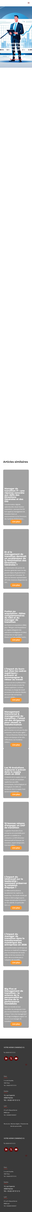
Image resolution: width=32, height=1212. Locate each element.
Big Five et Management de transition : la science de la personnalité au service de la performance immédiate (13, 996)
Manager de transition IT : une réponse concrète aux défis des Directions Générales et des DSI (14, 495)
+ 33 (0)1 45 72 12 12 (11, 1085)
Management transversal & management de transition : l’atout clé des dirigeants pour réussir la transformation (14, 718)
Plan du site (7, 1124)
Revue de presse (16, 59)
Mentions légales (15, 1124)
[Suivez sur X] (11, 1058)
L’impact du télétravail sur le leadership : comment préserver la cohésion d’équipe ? (15, 882)
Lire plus (16, 521)
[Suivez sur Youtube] (16, 1058)
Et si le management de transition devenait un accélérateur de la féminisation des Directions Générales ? (15, 558)
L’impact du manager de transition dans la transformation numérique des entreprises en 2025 (15, 939)
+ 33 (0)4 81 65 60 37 (11, 1115)
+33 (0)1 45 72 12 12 (9, 1052)
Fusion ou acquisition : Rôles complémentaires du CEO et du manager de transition (14, 616)
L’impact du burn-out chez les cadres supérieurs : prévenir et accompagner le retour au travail (15, 674)
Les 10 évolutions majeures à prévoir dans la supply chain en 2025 (15, 770)
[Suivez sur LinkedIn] (6, 1058)
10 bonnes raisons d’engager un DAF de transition (14, 825)
